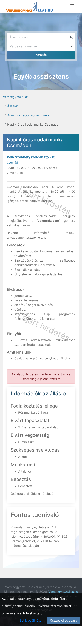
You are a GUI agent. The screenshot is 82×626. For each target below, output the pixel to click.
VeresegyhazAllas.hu (63, 591)
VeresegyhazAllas (15, 97)
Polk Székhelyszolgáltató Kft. (31, 157)
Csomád (12, 162)
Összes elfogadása (63, 620)
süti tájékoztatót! (32, 613)
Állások (12, 106)
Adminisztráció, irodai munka (28, 115)
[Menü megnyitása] (72, 6)
